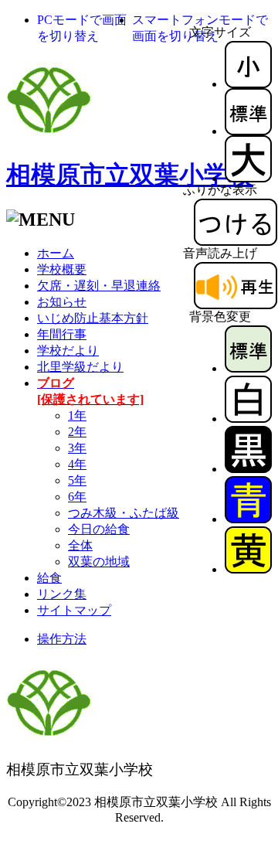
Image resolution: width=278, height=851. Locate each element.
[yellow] (248, 569)
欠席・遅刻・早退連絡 (99, 285)
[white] (248, 418)
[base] (248, 368)
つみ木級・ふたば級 (123, 512)
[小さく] (248, 83)
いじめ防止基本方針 (92, 318)
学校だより (68, 350)
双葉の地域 (99, 561)
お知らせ (61, 301)
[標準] (248, 131)
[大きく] (248, 178)
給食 (49, 577)
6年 (77, 496)
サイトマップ (74, 610)
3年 (77, 447)
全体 (80, 545)
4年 (77, 464)
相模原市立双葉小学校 (129, 175)
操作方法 (61, 638)
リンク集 (61, 594)
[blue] (248, 519)
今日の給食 (99, 529)
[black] (248, 468)
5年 (77, 480)
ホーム (55, 253)
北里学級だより (80, 366)
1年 (77, 415)
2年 (77, 431)
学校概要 (61, 269)
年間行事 (61, 334)
